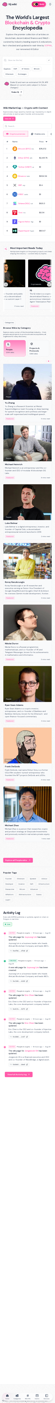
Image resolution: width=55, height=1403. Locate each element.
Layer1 (7, 900)
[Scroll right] (49, 284)
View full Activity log (17, 1074)
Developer (9, 884)
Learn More (16, 91)
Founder (8, 879)
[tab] (15, 134)
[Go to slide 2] (48, 361)
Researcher (9, 889)
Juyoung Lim (31, 937)
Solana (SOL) (24, 203)
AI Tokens (25, 69)
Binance (22, 176)
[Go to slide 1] (46, 361)
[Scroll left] (6, 284)
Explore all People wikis (16, 860)
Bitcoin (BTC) (24, 149)
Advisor (44, 879)
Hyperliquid (23, 231)
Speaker (33, 879)
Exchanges (22, 74)
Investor (22, 884)
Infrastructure (44, 884)
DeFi (15, 69)
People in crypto (23, 933)
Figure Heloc (24, 221)
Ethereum (9, 74)
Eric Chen (29, 995)
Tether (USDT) (25, 167)
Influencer (34, 889)
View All (8, 119)
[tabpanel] (27, 187)
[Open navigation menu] (50, 4)
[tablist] (27, 134)
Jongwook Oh (31, 1051)
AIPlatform (9, 895)
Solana (38, 895)
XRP (20, 185)
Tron (20, 212)
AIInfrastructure (25, 895)
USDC (20, 194)
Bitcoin (37, 69)
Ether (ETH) (23, 158)
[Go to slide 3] (50, 361)
